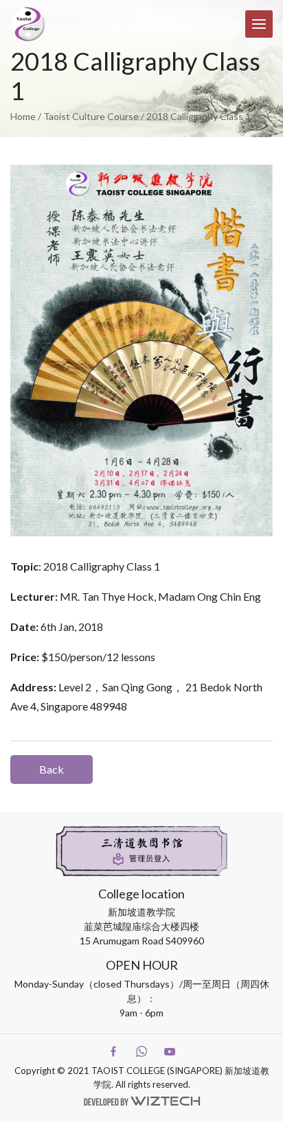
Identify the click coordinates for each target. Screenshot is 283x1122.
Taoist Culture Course (91, 116)
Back (51, 769)
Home (23, 116)
